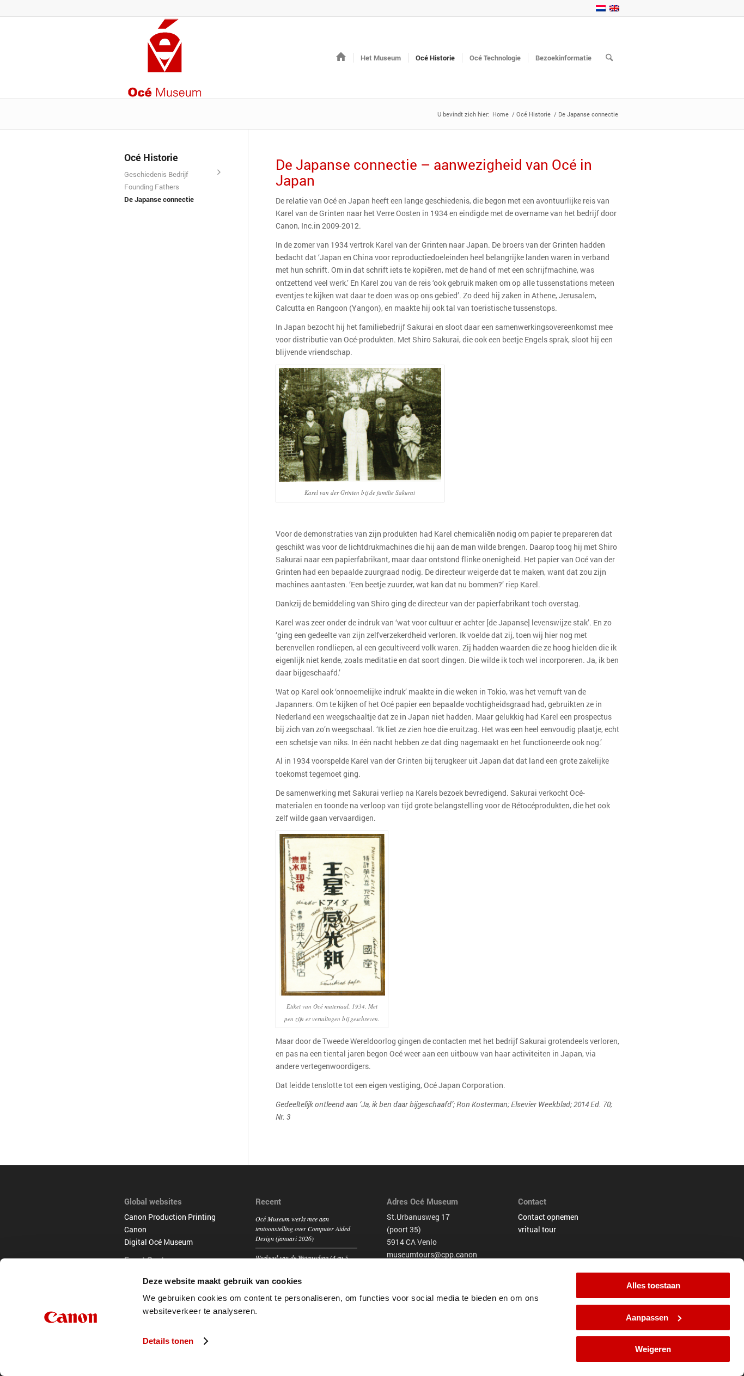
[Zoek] (609, 58)
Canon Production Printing (170, 1217)
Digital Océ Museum (158, 1242)
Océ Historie (151, 157)
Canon (135, 1229)
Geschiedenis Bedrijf (156, 174)
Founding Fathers (151, 187)
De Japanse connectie (159, 199)
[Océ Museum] (165, 58)
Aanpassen (647, 1317)
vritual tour (537, 1229)
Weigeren (653, 1349)
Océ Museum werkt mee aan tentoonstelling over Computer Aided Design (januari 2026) (302, 1228)
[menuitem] (341, 58)
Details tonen (168, 1341)
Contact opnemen (548, 1217)
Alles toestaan (653, 1285)
